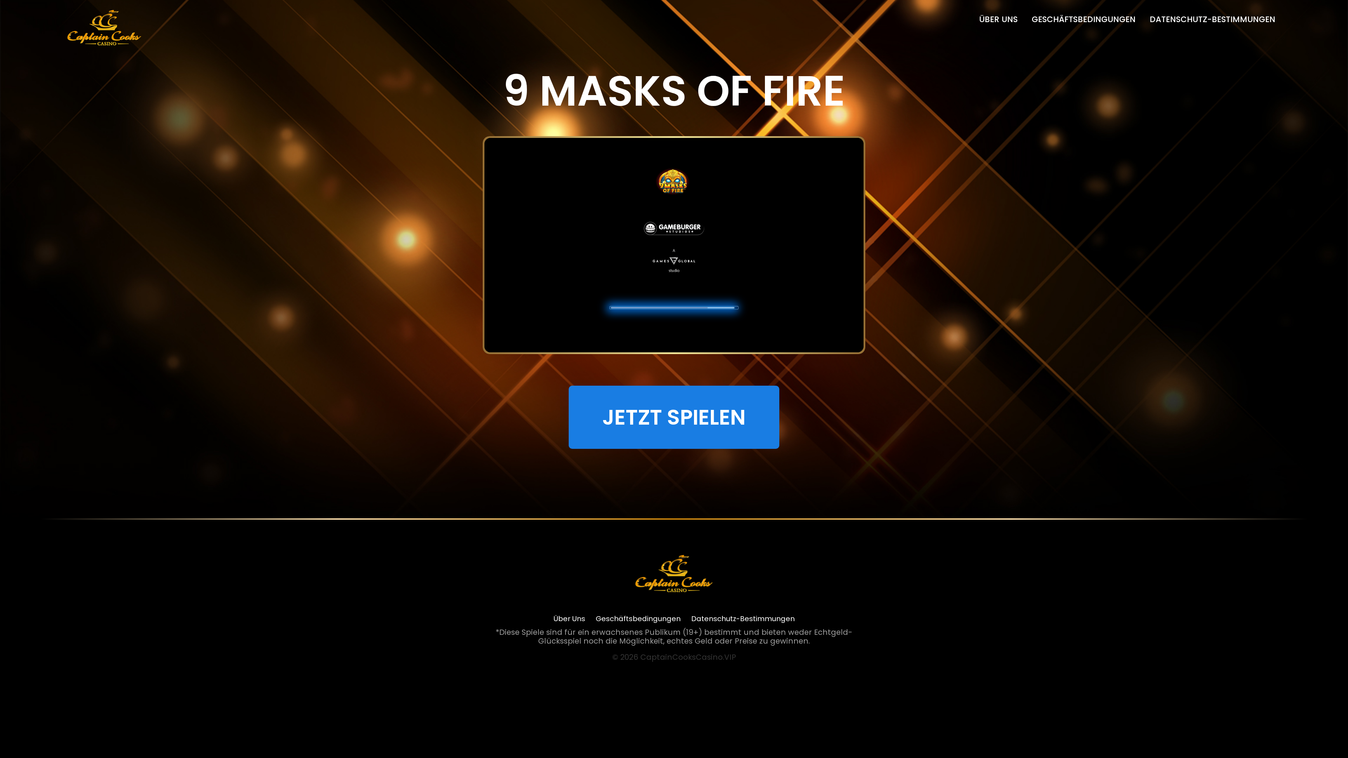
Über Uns (998, 19)
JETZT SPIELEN (673, 417)
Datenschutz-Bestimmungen (1212, 19)
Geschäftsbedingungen (1084, 19)
